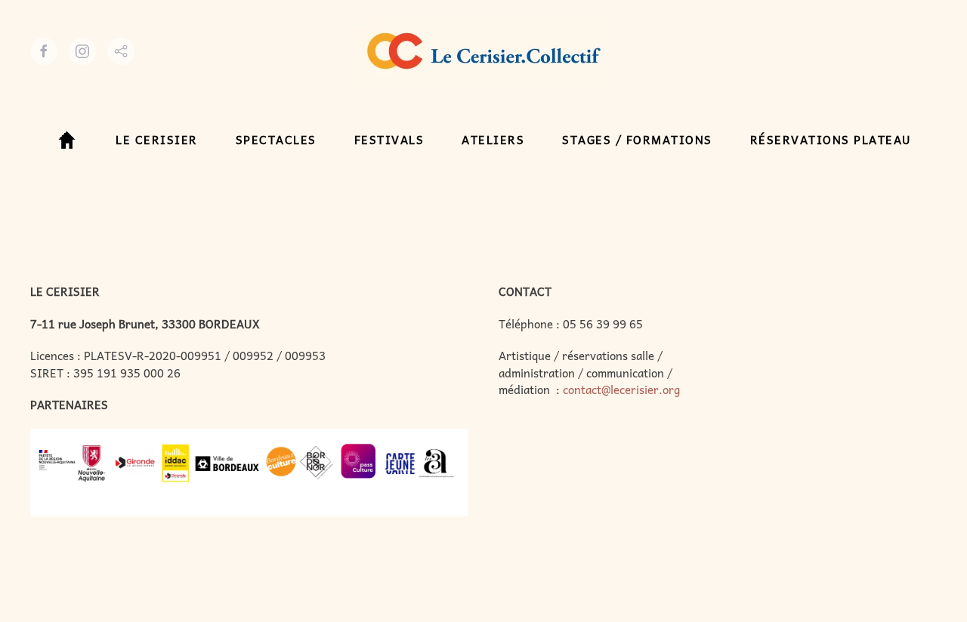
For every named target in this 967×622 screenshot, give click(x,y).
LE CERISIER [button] (157, 140)
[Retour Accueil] (484, 51)
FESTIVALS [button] (389, 140)
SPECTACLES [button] (276, 140)
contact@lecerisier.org (621, 389)
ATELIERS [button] (493, 140)
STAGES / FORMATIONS (637, 140)
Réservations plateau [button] (831, 140)
